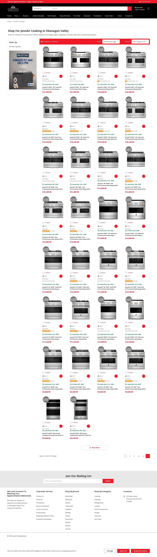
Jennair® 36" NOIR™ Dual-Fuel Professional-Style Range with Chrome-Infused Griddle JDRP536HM (80, 288)
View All (68, 529)
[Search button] (130, 8)
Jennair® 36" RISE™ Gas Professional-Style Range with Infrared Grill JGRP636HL (135, 388)
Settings (110, 551)
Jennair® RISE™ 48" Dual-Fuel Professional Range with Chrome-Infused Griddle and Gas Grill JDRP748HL (135, 88)
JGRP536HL (100, 379)
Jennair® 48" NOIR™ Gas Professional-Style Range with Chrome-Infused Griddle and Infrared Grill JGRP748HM (52, 188)
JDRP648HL (128, 129)
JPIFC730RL (128, 329)
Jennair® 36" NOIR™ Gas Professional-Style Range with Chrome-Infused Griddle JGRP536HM (52, 388)
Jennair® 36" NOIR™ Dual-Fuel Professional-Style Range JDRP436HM (52, 338)
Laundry (97, 506)
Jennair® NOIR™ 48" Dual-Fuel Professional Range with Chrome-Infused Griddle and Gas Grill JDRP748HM (108, 88)
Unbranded (69, 506)
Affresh (67, 526)
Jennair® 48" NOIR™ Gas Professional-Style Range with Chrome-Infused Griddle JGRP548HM (107, 184)
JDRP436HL (73, 329)
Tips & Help (109, 16)
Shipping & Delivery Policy (45, 516)
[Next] (148, 456)
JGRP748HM (45, 179)
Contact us (40, 496)
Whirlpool (68, 500)
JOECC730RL (73, 429)
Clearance (97, 516)
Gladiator (68, 509)
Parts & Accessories (101, 509)
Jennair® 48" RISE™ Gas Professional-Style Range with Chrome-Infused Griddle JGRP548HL (52, 238)
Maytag (68, 513)
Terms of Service (42, 509)
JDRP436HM (45, 329)
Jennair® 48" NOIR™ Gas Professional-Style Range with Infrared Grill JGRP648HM (135, 188)
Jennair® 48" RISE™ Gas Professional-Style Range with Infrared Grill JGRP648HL (80, 238)
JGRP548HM (100, 179)
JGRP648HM (128, 179)
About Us (39, 500)
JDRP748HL (128, 79)
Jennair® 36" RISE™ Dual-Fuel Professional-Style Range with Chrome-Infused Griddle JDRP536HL (135, 288)
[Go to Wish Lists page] (148, 8)
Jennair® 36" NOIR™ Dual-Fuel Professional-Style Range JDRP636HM (52, 288)
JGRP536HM (45, 379)
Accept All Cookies (140, 551)
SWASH (67, 522)
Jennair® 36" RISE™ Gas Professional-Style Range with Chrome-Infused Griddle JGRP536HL (107, 388)
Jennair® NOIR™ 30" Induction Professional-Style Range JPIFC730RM (107, 338)
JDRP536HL (128, 279)
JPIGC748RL (73, 79)
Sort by (127, 41)
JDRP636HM (45, 279)
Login (136, 9)
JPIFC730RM (100, 329)
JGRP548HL (45, 229)
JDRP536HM (73, 279)
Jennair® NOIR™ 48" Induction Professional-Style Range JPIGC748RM (52, 88)
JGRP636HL (128, 379)
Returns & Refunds (42, 506)
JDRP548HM (73, 129)
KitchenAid (69, 496)
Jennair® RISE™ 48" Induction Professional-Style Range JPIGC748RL (79, 88)
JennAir (67, 503)
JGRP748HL (73, 179)
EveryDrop (69, 519)
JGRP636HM (73, 379)
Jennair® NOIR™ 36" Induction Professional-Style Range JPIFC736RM (107, 234)
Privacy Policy (40, 513)
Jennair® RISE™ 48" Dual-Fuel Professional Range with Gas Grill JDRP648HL (134, 138)
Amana (67, 516)
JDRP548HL (45, 129)
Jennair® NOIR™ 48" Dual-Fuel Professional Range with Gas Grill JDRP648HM (107, 138)
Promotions (40, 503)
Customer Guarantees (43, 519)
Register (142, 9)
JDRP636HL (100, 279)
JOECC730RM (45, 429)
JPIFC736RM (100, 229)
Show (99, 41)
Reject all (123, 551)
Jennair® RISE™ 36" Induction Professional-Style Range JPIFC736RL (134, 234)
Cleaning (97, 500)
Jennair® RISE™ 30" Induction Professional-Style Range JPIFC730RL (134, 338)
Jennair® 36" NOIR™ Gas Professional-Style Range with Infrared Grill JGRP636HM (80, 388)
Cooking (97, 496)
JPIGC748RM (45, 79)
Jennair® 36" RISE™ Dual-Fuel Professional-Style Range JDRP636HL (106, 288)
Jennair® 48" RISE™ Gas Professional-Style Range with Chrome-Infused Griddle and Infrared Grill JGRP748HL (80, 188)
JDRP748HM (100, 79)
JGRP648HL (73, 229)
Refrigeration (99, 503)
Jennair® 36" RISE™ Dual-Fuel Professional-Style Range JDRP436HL (79, 338)
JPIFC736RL (128, 229)
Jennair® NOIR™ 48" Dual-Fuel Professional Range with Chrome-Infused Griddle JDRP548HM (79, 138)
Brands (25, 16)
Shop (16, 16)
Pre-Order (97, 519)
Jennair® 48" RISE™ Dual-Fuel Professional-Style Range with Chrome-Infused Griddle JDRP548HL (52, 138)
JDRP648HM (100, 129)
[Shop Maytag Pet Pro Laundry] (23, 70)
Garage (96, 513)
